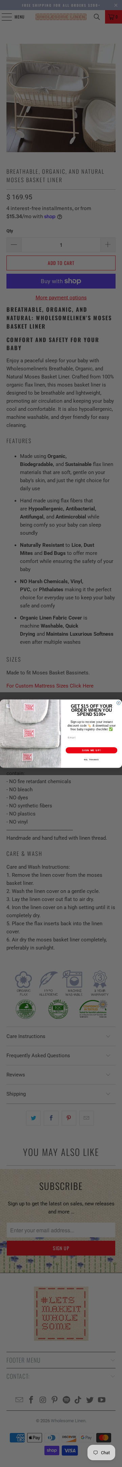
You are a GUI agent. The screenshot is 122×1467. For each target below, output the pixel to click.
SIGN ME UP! (91, 750)
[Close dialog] (118, 703)
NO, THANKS (91, 759)
